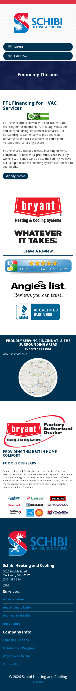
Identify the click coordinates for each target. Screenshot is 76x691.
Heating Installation (17, 607)
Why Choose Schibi (16, 656)
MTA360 (38, 682)
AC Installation (13, 599)
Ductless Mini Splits (17, 615)
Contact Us (11, 664)
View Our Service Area (15, 354)
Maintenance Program (19, 648)
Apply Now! (15, 176)
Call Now (20, 56)
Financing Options (16, 640)
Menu (18, 47)
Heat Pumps (11, 623)
